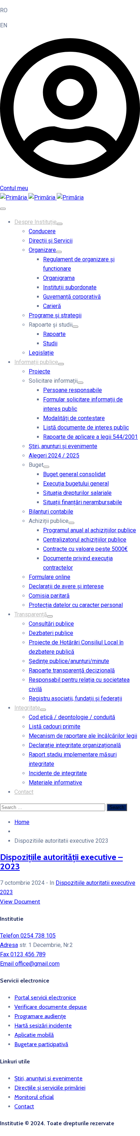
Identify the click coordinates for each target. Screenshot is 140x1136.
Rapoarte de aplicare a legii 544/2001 (90, 436)
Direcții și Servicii (51, 240)
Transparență (30, 614)
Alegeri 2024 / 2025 (54, 455)
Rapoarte (54, 334)
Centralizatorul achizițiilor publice (84, 539)
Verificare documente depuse (50, 1006)
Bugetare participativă (41, 1044)
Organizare (42, 250)
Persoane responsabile (72, 390)
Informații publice (36, 362)
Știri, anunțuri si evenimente (48, 1078)
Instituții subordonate (70, 287)
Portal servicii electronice (45, 997)
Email (30, 963)
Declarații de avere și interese (66, 586)
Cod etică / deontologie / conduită (72, 717)
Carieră (52, 306)
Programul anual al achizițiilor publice (89, 530)
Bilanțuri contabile (51, 511)
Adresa (9, 945)
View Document (20, 901)
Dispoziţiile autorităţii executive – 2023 (61, 861)
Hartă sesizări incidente (43, 1025)
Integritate (27, 707)
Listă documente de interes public (86, 427)
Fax (23, 954)
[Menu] (59, 224)
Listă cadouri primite (54, 726)
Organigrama (59, 278)
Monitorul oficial (34, 1097)
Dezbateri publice (51, 633)
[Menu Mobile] (3, 209)
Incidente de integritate (58, 773)
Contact (23, 791)
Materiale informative (55, 782)
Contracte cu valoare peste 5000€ (85, 549)
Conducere (42, 231)
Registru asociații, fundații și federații (75, 698)
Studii (50, 343)
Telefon (28, 935)
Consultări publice (51, 623)
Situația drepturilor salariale (77, 492)
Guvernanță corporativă (72, 296)
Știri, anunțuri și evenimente (63, 446)
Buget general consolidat (74, 474)
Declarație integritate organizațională (75, 745)
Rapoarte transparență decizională (72, 670)
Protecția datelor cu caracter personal (76, 605)
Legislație (41, 352)
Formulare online (49, 577)
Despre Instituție (35, 222)
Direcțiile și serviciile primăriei (49, 1087)
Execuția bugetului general (76, 483)
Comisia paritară (49, 595)
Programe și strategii (55, 315)
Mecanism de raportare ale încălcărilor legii (83, 735)
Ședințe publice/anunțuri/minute (69, 661)
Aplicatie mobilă (34, 1034)
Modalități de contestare (74, 418)
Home (21, 822)
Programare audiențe (40, 1016)
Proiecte (39, 371)
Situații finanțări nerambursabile (82, 502)
